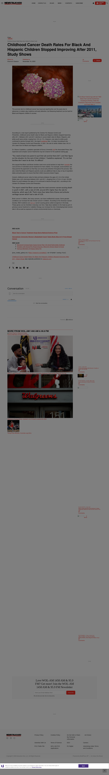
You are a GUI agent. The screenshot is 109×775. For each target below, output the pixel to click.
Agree (83, 766)
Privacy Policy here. (37, 767)
